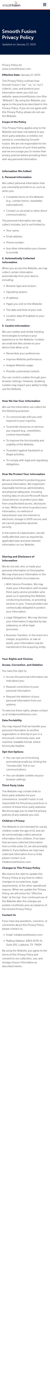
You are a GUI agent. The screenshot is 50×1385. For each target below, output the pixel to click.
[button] (11, 4)
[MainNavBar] (44, 4)
